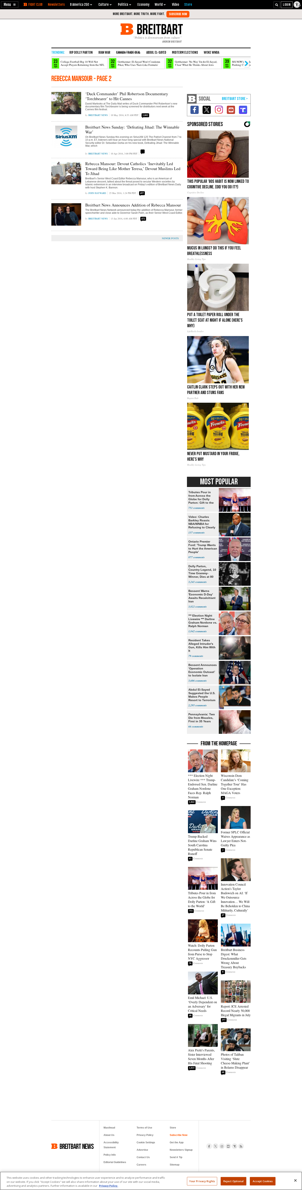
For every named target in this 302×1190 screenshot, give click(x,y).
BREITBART (159, 29)
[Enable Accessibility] (297, 4)
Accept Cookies (263, 1181)
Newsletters (56, 4)
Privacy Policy (145, 1135)
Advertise (142, 1149)
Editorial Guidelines (115, 1162)
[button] (9, 4)
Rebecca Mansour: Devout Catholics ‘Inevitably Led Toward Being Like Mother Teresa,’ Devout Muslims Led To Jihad (132, 168)
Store (173, 1127)
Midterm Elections (185, 52)
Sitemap (174, 1164)
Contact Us (143, 1157)
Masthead (109, 1127)
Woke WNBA (211, 52)
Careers (141, 1164)
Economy (143, 4)
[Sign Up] (177, 14)
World (159, 4)
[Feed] (241, 1146)
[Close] (295, 1180)
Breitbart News (98, 115)
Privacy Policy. (108, 1186)
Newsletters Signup (181, 1149)
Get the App (176, 1142)
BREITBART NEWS (77, 1146)
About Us (109, 1135)
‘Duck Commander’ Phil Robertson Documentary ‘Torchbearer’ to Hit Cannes (126, 96)
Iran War (104, 52)
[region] (151, 1181)
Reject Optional (233, 1181)
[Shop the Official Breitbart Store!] (235, 98)
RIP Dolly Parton (81, 52)
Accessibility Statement (111, 1145)
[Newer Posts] (167, 238)
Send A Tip (176, 1157)
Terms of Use (144, 1127)
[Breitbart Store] (188, 4)
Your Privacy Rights (202, 1181)
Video (175, 4)
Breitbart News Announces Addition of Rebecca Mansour (133, 205)
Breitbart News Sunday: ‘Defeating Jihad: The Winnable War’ (132, 129)
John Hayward (97, 193)
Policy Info (110, 1154)
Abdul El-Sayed (156, 52)
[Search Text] (277, 4)
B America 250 (79, 4)
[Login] (287, 4)
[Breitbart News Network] (192, 98)
